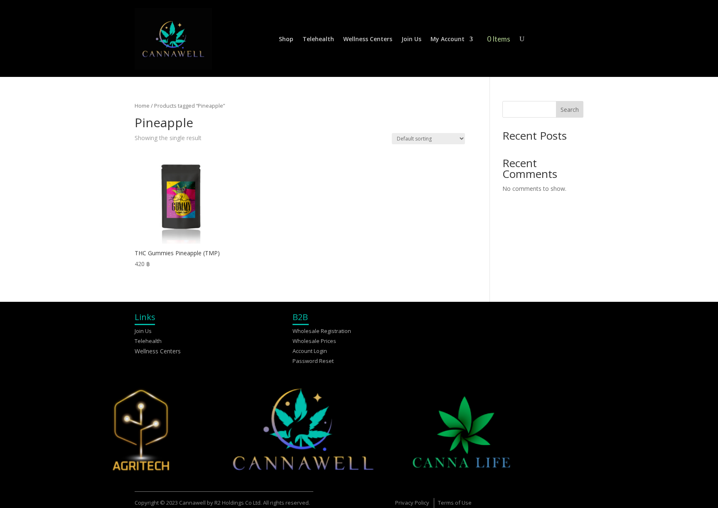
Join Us (411, 39)
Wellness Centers (367, 39)
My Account (447, 39)
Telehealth (318, 39)
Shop (286, 39)
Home (142, 105)
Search (570, 109)
